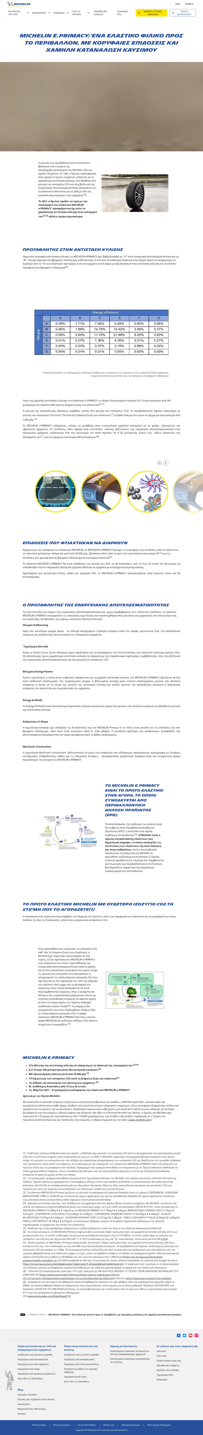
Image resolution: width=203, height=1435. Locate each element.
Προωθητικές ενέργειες (100, 13)
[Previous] (159, 463)
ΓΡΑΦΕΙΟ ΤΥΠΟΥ (37, 1314)
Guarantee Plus (122, 13)
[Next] (166, 463)
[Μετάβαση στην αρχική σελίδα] (19, 4)
